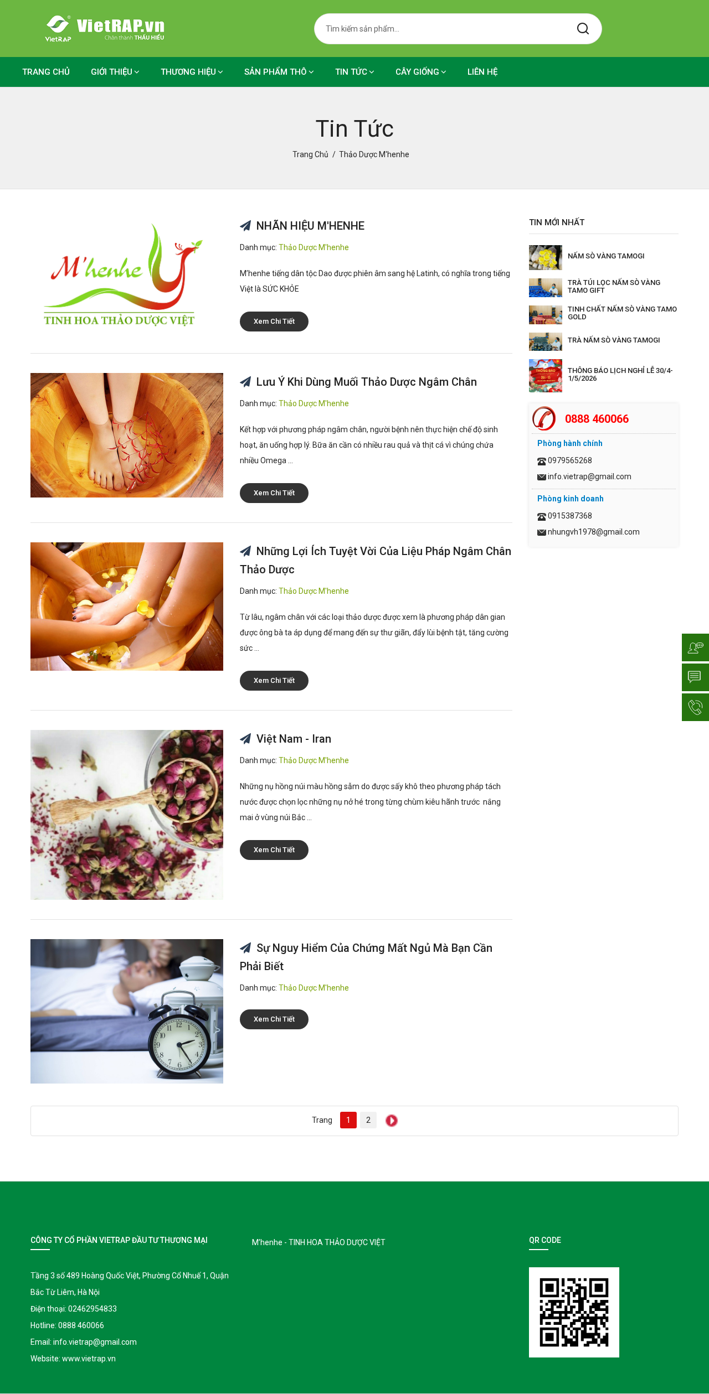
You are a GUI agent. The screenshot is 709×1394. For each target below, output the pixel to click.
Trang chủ (46, 72)
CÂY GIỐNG (417, 72)
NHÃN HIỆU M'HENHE (309, 225)
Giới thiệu (111, 72)
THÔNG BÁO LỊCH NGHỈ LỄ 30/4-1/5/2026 (620, 374)
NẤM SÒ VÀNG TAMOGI (606, 256)
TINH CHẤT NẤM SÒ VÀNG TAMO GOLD (622, 313)
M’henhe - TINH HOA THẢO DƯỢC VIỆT (319, 1242)
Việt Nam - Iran (292, 738)
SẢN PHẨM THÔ (275, 72)
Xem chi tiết (274, 321)
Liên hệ (482, 72)
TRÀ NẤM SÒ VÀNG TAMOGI (614, 340)
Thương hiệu (188, 72)
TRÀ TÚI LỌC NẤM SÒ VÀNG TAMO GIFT (614, 286)
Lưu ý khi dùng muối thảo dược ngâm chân (365, 381)
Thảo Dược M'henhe (314, 247)
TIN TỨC (351, 72)
